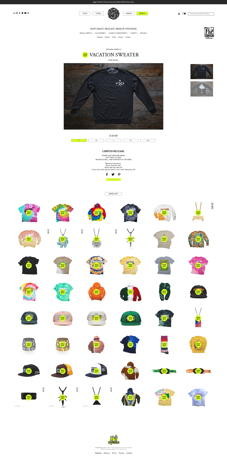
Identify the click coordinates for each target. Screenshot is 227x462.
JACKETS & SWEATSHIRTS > (118, 33)
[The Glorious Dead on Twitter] (22, 13)
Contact (127, 37)
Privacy (120, 37)
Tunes (98, 13)
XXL (148, 140)
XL (131, 140)
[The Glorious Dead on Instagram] (17, 13)
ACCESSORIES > (100, 33)
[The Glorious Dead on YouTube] (25, 13)
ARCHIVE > (144, 33)
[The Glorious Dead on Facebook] (20, 13)
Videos (129, 13)
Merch (142, 13)
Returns (107, 37)
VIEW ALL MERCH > (86, 33)
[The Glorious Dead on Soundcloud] (14, 13)
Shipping (100, 37)
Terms (114, 37)
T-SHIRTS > (134, 33)
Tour (84, 13)
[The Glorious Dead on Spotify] (28, 13)
